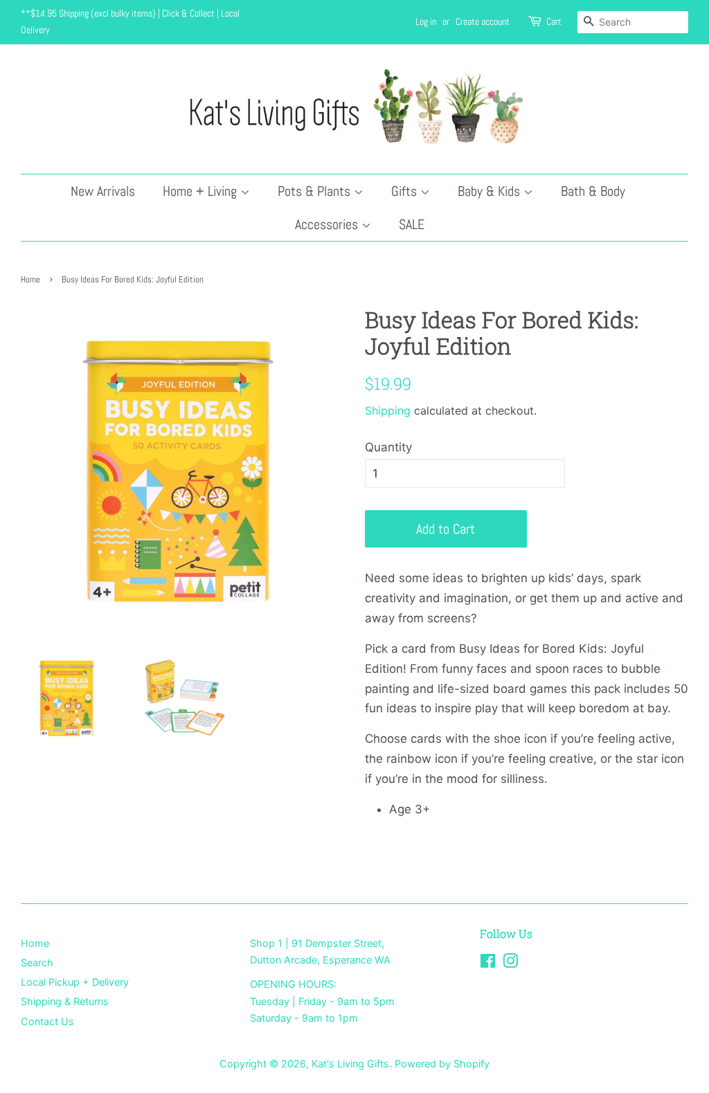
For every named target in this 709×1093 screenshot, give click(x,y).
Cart (554, 21)
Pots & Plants (316, 191)
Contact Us (47, 1021)
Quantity (388, 447)
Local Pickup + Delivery (75, 982)
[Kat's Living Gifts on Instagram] (510, 963)
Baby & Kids (490, 191)
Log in (425, 21)
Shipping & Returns (65, 1001)
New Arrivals (103, 191)
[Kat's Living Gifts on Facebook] (488, 963)
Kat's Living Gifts (350, 1063)
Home (30, 279)
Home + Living (201, 191)
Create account (483, 21)
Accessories (328, 224)
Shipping (388, 410)
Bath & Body (593, 191)
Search (37, 962)
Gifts (405, 191)
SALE (411, 224)
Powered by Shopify (442, 1063)
